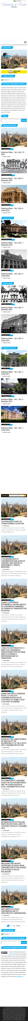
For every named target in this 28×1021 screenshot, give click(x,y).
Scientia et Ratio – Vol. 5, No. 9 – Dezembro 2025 (12, 179)
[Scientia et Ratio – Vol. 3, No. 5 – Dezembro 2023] (14, 293)
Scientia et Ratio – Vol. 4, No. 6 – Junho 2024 (12, 275)
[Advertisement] (14, 24)
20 (14, 925)
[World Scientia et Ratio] (5, 1007)
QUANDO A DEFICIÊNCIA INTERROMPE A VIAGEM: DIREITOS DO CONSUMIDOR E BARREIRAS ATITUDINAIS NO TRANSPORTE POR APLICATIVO (13, 606)
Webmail (4, 1007)
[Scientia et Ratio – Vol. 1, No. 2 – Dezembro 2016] (14, 386)
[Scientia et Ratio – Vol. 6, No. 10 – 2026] (14, 59)
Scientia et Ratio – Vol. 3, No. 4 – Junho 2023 (12, 339)
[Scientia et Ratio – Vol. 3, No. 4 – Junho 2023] (14, 323)
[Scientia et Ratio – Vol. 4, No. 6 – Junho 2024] (14, 259)
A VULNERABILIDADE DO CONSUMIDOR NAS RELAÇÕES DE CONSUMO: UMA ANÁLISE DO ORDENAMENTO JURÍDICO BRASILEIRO (13, 563)
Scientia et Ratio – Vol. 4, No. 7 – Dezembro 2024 (12, 244)
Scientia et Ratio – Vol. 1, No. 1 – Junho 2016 (12, 429)
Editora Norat (6, 526)
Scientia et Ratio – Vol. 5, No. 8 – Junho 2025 (12, 209)
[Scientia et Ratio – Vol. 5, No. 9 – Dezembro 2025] (14, 166)
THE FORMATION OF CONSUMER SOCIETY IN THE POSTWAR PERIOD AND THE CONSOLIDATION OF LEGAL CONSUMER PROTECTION (13, 784)
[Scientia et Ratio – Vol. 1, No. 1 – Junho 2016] (14, 414)
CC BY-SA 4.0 (20, 976)
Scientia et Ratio (6, 156)
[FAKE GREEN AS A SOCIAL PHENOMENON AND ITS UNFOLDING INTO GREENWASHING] (14, 895)
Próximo (18, 925)
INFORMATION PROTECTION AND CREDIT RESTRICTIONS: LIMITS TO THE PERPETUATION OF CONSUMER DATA (14, 825)
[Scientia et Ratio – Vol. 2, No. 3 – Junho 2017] (14, 358)
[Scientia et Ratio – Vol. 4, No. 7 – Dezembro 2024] (14, 228)
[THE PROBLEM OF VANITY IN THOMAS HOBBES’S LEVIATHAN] (14, 507)
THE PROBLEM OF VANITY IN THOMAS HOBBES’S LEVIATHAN (12, 523)
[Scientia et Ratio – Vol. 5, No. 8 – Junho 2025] (14, 194)
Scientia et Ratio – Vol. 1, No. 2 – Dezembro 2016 (12, 400)
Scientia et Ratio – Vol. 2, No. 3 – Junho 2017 (12, 373)
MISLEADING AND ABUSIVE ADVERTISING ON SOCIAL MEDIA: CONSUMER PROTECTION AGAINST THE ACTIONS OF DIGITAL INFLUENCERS (13, 867)
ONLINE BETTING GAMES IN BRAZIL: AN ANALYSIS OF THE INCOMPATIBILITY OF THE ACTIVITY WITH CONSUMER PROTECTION (14, 742)
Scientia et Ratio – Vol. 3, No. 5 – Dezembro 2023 (12, 308)
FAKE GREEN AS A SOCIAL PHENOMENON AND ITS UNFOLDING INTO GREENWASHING (13, 911)
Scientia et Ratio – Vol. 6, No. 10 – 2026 (7, 60)
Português (6, 80)
